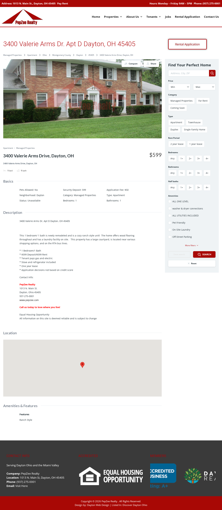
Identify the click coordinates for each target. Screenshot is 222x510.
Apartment (32, 55)
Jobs (168, 17)
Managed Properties (12, 55)
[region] (182, 476)
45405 (91, 55)
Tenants (151, 17)
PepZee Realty (109, 501)
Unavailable (34, 200)
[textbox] (179, 87)
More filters (190, 245)
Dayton (79, 55)
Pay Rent (62, 3)
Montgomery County (61, 55)
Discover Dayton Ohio (135, 505)
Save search (179, 254)
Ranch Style (26, 419)
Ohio (45, 55)
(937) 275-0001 (211, 3)
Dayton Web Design (98, 505)
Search (206, 254)
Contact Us (211, 17)
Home (96, 17)
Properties (111, 17)
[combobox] (179, 87)
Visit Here (21, 486)
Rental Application (187, 17)
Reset (193, 263)
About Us (132, 17)
